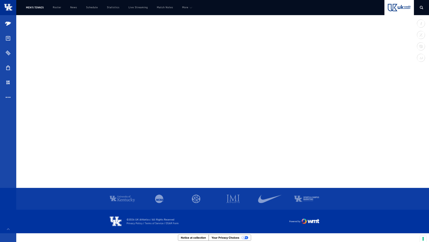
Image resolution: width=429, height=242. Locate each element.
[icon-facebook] (421, 23)
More (185, 7)
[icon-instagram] (421, 46)
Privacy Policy (135, 223)
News (73, 7)
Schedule (92, 7)
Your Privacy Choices (225, 237)
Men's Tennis (35, 7)
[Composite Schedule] (8, 38)
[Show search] (421, 7)
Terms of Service (154, 223)
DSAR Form (172, 223)
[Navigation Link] (8, 23)
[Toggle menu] (8, 229)
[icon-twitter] (421, 35)
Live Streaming (138, 7)
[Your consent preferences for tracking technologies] (423, 239)
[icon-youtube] (421, 58)
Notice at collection (193, 237)
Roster (57, 7)
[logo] (115, 221)
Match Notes (165, 7)
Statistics (113, 7)
